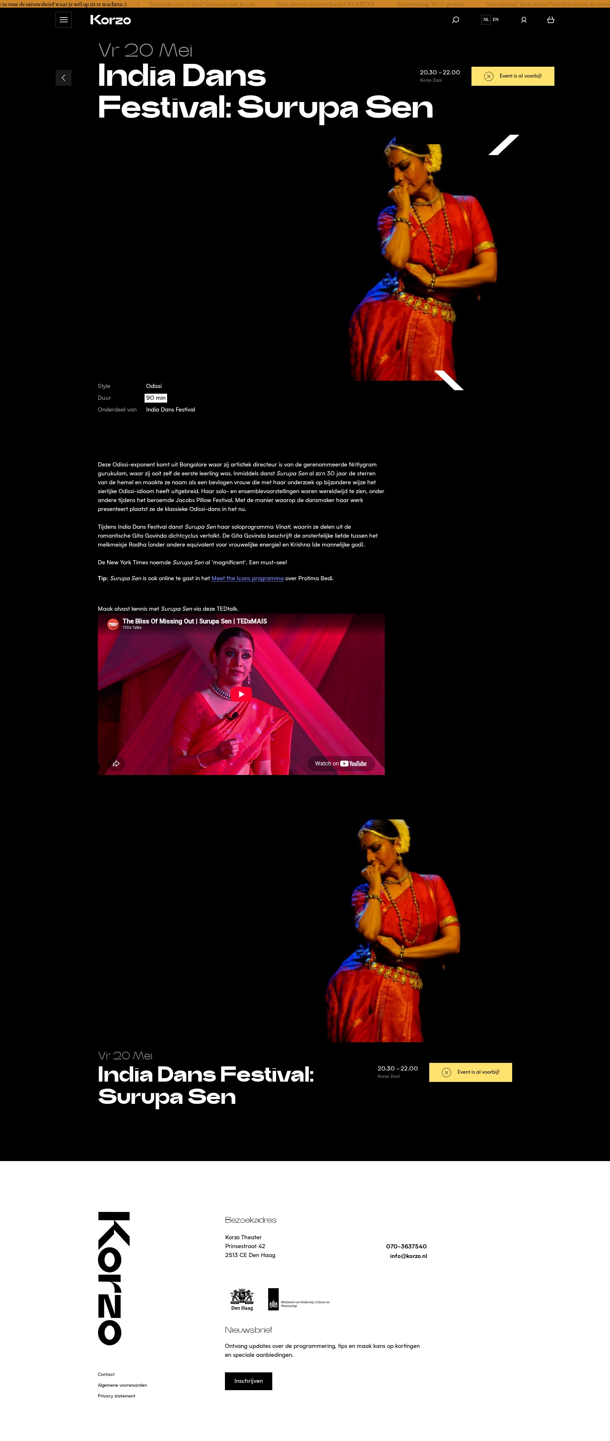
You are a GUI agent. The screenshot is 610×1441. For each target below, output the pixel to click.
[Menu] (63, 20)
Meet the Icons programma (248, 578)
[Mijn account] (523, 19)
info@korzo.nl (408, 1256)
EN (495, 19)
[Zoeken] (458, 19)
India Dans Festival (170, 410)
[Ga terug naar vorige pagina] (63, 78)
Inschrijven (248, 1381)
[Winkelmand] (550, 19)
